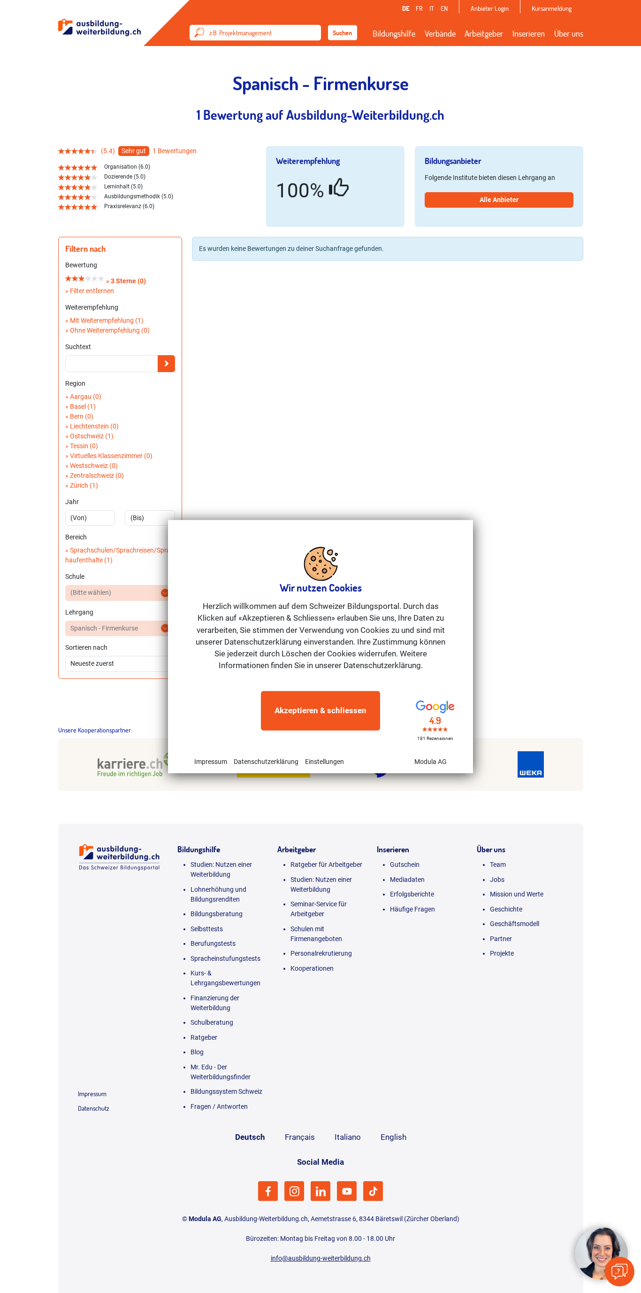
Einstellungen (324, 761)
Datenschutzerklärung (266, 761)
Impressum (210, 761)
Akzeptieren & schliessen (320, 710)
